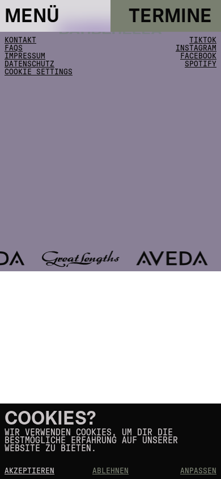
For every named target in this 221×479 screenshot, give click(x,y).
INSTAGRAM (196, 48)
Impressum (25, 56)
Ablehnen (110, 471)
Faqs (14, 48)
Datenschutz (29, 64)
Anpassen (198, 471)
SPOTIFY (200, 64)
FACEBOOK (198, 56)
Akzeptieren (29, 471)
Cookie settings (39, 72)
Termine (170, 16)
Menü (32, 16)
